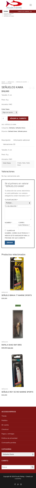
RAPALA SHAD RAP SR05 (12, 345)
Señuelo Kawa (12, 131)
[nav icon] (31, 5)
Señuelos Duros (21, 82)
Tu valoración (11, 206)
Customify (18, 478)
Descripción (6, 140)
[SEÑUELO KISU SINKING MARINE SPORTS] (30, 88)
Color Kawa (5, 109)
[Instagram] (20, 484)
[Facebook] (15, 484)
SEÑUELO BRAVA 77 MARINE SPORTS (17, 295)
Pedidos (4, 420)
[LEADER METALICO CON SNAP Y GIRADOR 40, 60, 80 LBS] (33, 88)
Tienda (6, 11)
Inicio (3, 82)
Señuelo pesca (22, 131)
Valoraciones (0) (9, 144)
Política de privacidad (9, 438)
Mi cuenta (5, 425)
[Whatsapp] (18, 484)
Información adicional (22, 140)
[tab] (6, 140)
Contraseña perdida (9, 443)
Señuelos (11, 82)
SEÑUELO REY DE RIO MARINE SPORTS (17, 392)
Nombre (8, 222)
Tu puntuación (11, 199)
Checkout (5, 429)
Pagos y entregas (8, 434)
